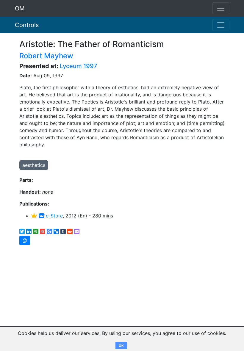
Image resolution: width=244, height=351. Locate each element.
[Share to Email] (76, 231)
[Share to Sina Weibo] (42, 231)
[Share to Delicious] (56, 231)
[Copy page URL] (24, 240)
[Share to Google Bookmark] (49, 231)
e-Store (53, 216)
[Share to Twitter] (22, 231)
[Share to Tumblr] (63, 231)
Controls (27, 25)
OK (121, 346)
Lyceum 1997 (78, 66)
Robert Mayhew (46, 55)
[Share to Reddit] (70, 231)
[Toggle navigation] (220, 25)
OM (20, 8)
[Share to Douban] (35, 231)
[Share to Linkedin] (29, 231)
